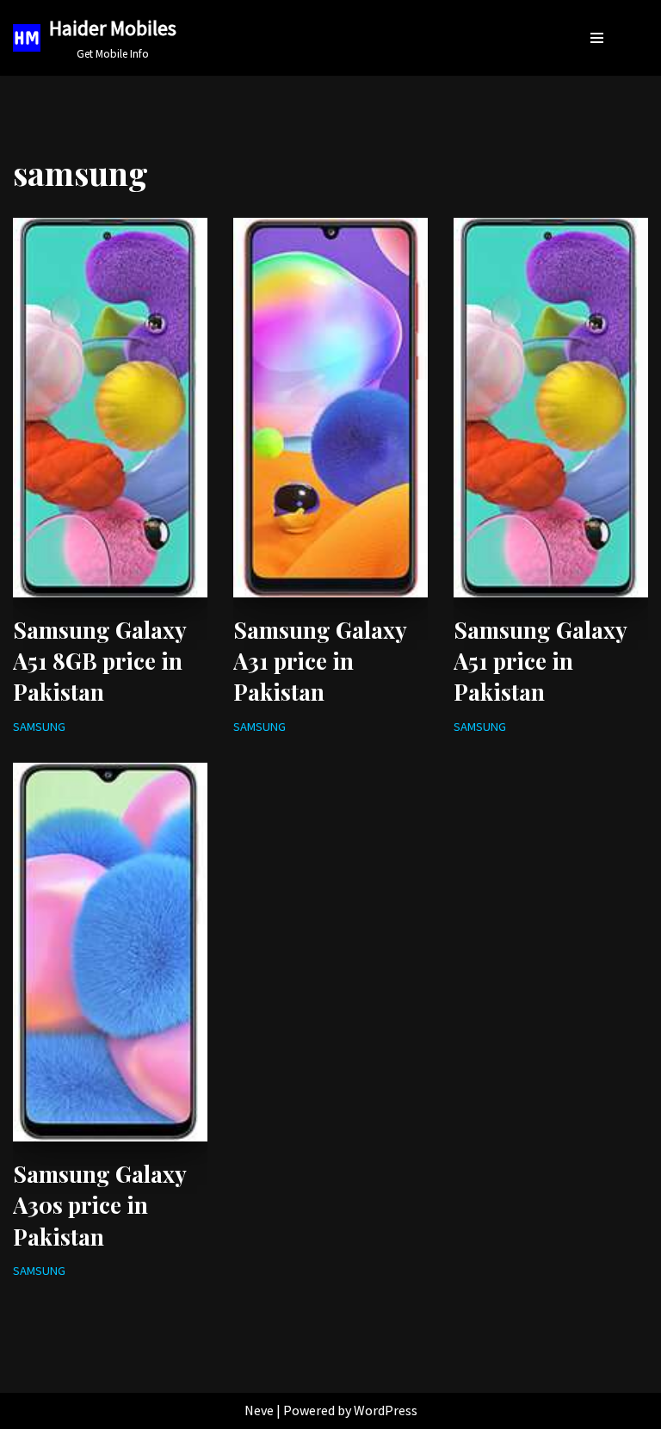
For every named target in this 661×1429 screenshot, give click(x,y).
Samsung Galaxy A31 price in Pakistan (319, 661)
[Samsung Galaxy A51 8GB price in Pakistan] (110, 407)
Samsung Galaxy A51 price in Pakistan (540, 661)
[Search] (632, 37)
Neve (259, 1410)
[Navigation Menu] (597, 38)
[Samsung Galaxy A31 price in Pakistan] (330, 407)
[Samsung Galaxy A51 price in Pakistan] (551, 407)
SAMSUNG (39, 726)
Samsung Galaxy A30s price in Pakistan (99, 1205)
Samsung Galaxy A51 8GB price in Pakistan (99, 661)
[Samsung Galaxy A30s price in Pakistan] (110, 952)
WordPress (385, 1410)
